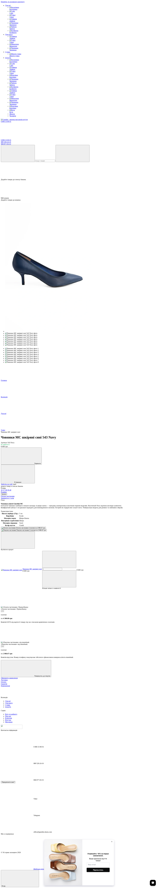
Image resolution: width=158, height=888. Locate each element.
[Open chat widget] (153, 883)
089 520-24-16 (6, 142)
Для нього (9, 34)
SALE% (8, 58)
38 (6, 490)
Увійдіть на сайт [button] (7, 484)
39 (8, 490)
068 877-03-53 (6, 144)
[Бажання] (79, 170)
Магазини (8, 722)
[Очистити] (73, 153)
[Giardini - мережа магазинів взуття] (11, 728)
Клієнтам (8, 718)
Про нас (8, 716)
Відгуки (8, 720)
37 (4, 490)
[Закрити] (18, 540)
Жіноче (12, 114)
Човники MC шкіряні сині (32, 569)
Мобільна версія (39, 869)
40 (10, 490)
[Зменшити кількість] (59, 559)
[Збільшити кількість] (59, 578)
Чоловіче (12, 116)
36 (2, 490)
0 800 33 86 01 (6, 121)
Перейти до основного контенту (13, 2)
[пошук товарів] (18, 153)
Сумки (7, 52)
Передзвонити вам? (8, 782)
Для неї (8, 5)
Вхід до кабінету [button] (11, 714)
